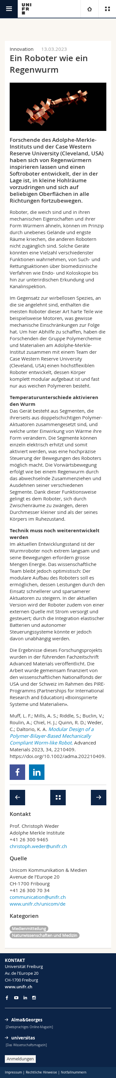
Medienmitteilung (29, 928)
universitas (23, 1038)
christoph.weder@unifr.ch (38, 846)
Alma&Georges (26, 1020)
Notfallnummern (73, 1072)
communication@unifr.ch (38, 897)
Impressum (13, 1072)
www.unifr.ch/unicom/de (37, 903)
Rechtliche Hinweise (41, 1072)
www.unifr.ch (18, 987)
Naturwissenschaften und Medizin (44, 935)
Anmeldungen (20, 1059)
